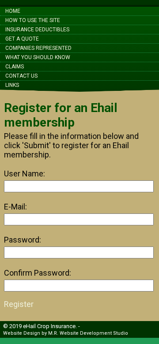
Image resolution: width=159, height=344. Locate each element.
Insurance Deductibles (37, 29)
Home (12, 11)
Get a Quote (22, 39)
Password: (22, 239)
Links (12, 85)
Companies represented (38, 48)
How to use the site (32, 20)
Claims (14, 67)
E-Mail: (15, 206)
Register (19, 304)
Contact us (21, 76)
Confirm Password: (37, 272)
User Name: (24, 173)
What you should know (37, 57)
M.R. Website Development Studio (88, 333)
